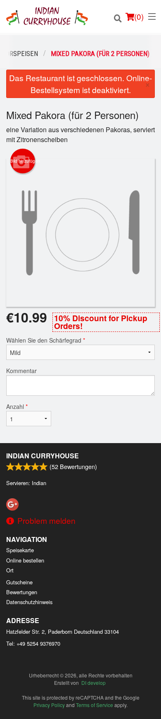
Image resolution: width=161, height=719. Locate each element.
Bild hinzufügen (22, 161)
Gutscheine (19, 582)
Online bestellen (25, 560)
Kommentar (21, 371)
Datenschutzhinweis (29, 602)
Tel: (33, 643)
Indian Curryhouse (42, 455)
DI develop (93, 682)
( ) (139, 16)
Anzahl (17, 406)
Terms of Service (94, 704)
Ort (10, 570)
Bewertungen (21, 592)
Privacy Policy (49, 704)
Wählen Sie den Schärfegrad (45, 340)
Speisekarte (20, 550)
